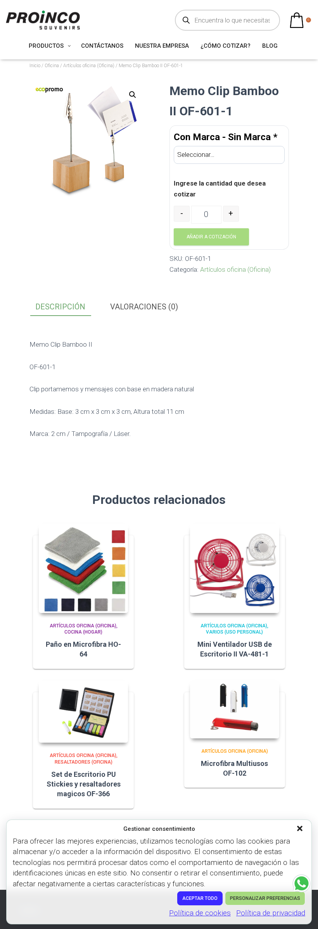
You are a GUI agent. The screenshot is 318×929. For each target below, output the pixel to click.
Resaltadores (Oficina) (83, 762)
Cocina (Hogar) (83, 632)
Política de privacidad (270, 912)
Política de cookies (200, 912)
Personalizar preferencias (265, 898)
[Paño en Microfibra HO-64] (83, 568)
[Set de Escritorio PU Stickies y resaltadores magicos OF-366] (83, 712)
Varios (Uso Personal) (234, 632)
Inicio (34, 65)
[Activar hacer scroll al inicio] (303, 913)
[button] (300, 829)
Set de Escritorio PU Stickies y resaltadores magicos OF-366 (84, 784)
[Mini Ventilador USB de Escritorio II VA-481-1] (234, 568)
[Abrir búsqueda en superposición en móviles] (227, 20)
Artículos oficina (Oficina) (88, 65)
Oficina (52, 65)
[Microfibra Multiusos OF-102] (234, 709)
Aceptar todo (200, 898)
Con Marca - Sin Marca (225, 137)
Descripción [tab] (60, 306)
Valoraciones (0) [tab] (144, 306)
